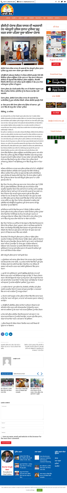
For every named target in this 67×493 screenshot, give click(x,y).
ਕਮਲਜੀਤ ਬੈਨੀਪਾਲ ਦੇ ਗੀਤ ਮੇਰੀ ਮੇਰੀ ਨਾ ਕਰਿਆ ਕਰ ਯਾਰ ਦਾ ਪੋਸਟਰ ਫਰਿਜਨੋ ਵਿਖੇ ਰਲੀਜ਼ (11, 346)
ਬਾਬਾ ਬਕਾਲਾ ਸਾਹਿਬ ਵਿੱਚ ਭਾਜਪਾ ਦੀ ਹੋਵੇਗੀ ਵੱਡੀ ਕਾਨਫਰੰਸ (22, 390)
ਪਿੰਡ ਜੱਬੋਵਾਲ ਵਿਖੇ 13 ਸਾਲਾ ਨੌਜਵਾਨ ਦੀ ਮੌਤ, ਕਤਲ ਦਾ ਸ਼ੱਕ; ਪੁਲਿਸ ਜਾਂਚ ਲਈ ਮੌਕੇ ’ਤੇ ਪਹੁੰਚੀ (37, 391)
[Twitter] (62, 1)
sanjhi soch (16, 358)
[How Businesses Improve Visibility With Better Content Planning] (37, 457)
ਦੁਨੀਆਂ (25, 18)
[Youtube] (65, 1)
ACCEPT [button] (39, 490)
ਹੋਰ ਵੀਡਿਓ (56, 113)
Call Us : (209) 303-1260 (9, 1)
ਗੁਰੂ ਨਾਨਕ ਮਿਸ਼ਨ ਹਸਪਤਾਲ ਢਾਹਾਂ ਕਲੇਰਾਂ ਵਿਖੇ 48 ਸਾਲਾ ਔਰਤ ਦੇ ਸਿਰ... (25, 475)
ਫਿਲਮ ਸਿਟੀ (38, 18)
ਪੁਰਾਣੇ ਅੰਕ (56, 64)
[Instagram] (59, 1)
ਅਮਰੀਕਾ (14, 18)
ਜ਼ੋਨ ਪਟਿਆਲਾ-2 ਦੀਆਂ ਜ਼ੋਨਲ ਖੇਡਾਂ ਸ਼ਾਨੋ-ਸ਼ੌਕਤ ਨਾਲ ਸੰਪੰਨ (6, 390)
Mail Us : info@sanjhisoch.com (26, 1)
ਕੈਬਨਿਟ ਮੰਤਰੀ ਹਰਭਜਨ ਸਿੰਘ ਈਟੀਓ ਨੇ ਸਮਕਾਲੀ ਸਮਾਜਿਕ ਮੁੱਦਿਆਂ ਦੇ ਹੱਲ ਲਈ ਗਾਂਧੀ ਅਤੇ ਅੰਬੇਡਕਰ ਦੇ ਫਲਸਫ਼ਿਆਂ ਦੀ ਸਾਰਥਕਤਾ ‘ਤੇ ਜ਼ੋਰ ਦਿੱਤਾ (34, 347)
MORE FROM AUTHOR (19, 374)
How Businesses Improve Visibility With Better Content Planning (45, 459)
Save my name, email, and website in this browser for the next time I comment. (21, 437)
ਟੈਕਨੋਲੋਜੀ (31, 18)
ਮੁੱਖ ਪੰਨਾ (8, 18)
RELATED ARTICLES (7, 374)
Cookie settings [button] (30, 490)
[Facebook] (56, 1)
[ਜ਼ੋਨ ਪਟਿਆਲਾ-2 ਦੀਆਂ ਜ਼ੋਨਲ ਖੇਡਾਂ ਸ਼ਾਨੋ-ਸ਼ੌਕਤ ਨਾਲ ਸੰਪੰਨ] (7, 382)
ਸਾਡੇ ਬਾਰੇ (57, 18)
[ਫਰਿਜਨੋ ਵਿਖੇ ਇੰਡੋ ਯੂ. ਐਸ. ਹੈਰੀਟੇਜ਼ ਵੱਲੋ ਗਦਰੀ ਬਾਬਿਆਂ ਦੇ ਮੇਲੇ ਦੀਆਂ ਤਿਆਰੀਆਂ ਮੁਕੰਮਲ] (17, 457)
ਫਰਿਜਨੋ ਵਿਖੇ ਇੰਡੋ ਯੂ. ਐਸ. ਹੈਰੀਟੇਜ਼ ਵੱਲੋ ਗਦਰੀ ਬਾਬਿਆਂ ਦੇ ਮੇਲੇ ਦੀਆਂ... (26, 458)
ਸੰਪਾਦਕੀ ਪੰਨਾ (50, 18)
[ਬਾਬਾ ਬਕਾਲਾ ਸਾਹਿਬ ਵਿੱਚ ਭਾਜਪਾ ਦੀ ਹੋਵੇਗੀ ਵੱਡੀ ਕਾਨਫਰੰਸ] (22, 382)
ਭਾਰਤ (20, 18)
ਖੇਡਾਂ (44, 18)
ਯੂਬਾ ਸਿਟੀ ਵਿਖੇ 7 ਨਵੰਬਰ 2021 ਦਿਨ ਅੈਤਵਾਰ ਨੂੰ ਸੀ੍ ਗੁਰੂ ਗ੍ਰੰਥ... (26, 466)
